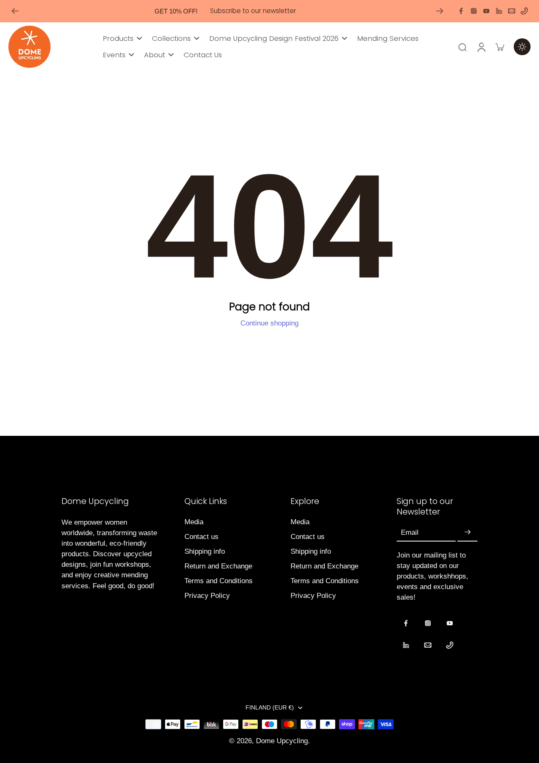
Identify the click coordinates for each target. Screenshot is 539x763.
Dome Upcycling (282, 741)
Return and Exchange (218, 566)
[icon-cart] (499, 46)
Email (410, 532)
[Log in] (481, 47)
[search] (462, 46)
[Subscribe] (467, 533)
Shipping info (204, 551)
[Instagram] (473, 11)
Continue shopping (269, 323)
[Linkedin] (499, 11)
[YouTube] (486, 11)
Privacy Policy (207, 596)
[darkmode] (522, 46)
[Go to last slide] (15, 11)
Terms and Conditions (218, 581)
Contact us (201, 537)
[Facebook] (461, 11)
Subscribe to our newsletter (253, 10)
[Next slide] (439, 11)
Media (193, 522)
